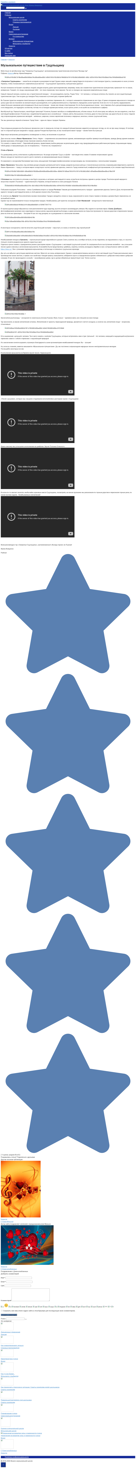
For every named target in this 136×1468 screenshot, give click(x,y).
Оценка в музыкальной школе (12, 1428)
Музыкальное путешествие (23, 41)
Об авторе (8, 48)
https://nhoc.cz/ (6, 249)
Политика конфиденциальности (17, 1457)
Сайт (2, 1286)
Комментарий (6, 1300)
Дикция (16, 27)
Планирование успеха (9, 1413)
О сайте (7, 51)
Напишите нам (10, 56)
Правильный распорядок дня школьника (16, 1400)
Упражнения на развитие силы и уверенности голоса (20, 1436)
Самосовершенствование (18, 34)
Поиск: (3, 8)
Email (3, 1282)
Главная (8, 13)
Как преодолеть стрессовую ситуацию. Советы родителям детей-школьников (30, 1387)
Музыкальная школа (16, 17)
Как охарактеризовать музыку (12, 1345)
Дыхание (16, 29)
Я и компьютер (18, 36)
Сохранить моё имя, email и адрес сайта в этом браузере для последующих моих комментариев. (39, 1311)
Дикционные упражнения (10, 1332)
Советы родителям (20, 20)
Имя (3, 1278)
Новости (12, 46)
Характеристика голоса (9, 1359)
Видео (11, 32)
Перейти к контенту (8, 2)
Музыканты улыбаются (21, 44)
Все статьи (9, 53)
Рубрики (8, 15)
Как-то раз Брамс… (8, 1374)
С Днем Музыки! (7, 1222)
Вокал (11, 25)
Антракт (12, 39)
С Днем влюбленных (9, 1269)
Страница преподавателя (22, 22)
